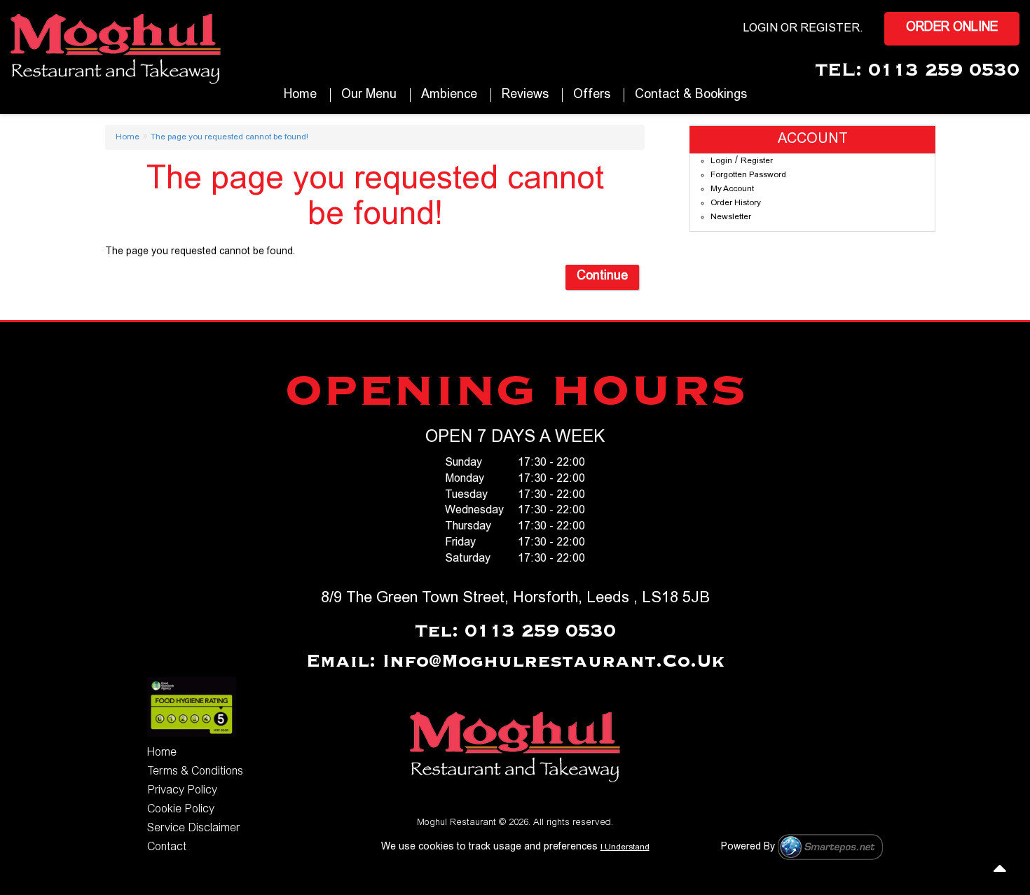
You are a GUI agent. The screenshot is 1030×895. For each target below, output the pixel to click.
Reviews (525, 95)
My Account (732, 189)
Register (830, 28)
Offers (591, 95)
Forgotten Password (748, 175)
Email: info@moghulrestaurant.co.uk (515, 661)
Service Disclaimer (193, 828)
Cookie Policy (180, 809)
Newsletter (730, 217)
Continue (602, 276)
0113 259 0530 (943, 70)
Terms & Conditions (195, 771)
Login (721, 161)
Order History (735, 203)
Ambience (449, 95)
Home (300, 95)
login (760, 28)
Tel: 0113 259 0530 (515, 631)
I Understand (625, 847)
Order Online (952, 28)
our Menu (369, 95)
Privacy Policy (182, 790)
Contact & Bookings (691, 95)
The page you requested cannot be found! (229, 137)
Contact (166, 847)
